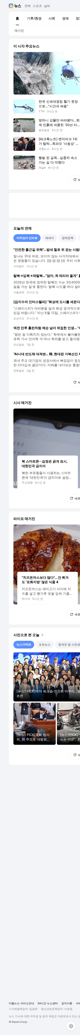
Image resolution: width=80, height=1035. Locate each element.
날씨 (47, 6)
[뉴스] (17, 6)
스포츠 (37, 6)
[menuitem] (17, 18)
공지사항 (66, 1003)
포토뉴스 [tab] (44, 644)
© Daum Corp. (18, 1021)
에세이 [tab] (49, 238)
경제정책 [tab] (67, 238)
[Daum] (11, 6)
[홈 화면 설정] (71, 1026)
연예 (27, 6)
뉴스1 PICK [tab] (24, 644)
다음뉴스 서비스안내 (21, 1003)
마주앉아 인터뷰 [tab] (27, 238)
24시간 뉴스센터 (47, 1003)
